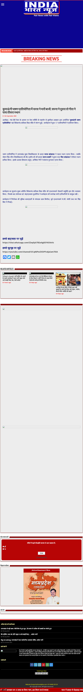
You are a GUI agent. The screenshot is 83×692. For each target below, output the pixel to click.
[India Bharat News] (42, 8)
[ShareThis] (47, 664)
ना (5, 549)
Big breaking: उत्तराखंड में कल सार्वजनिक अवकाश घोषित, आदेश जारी (22, 640)
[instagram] (51, 664)
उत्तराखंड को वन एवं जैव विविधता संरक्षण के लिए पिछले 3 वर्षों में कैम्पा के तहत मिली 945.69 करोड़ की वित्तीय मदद (40, 278)
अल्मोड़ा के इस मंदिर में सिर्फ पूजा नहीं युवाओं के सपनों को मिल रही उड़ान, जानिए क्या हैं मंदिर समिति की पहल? (68, 289)
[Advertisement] (41, 33)
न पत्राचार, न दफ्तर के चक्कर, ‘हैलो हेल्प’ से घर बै (26, 51)
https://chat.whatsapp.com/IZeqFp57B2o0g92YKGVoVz (28, 242)
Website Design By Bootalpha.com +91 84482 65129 (42, 684)
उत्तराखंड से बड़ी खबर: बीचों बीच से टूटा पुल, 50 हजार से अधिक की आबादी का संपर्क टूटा (26, 629)
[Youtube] (43, 664)
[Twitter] (35, 664)
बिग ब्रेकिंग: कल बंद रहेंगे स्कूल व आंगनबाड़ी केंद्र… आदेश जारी (19, 634)
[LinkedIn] (39, 664)
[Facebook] (32, 664)
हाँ (5, 547)
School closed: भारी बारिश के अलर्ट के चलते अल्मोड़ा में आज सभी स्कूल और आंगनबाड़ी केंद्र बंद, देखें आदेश (14, 278)
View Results (41, 557)
